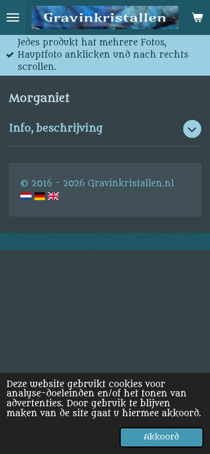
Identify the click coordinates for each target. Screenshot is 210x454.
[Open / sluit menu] (13, 17)
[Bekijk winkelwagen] (197, 17)
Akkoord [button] (161, 437)
